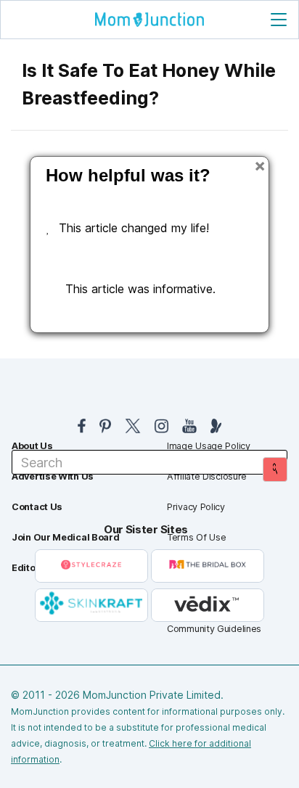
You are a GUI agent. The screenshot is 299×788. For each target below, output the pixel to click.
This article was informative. (140, 289)
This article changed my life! (134, 228)
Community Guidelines (214, 628)
